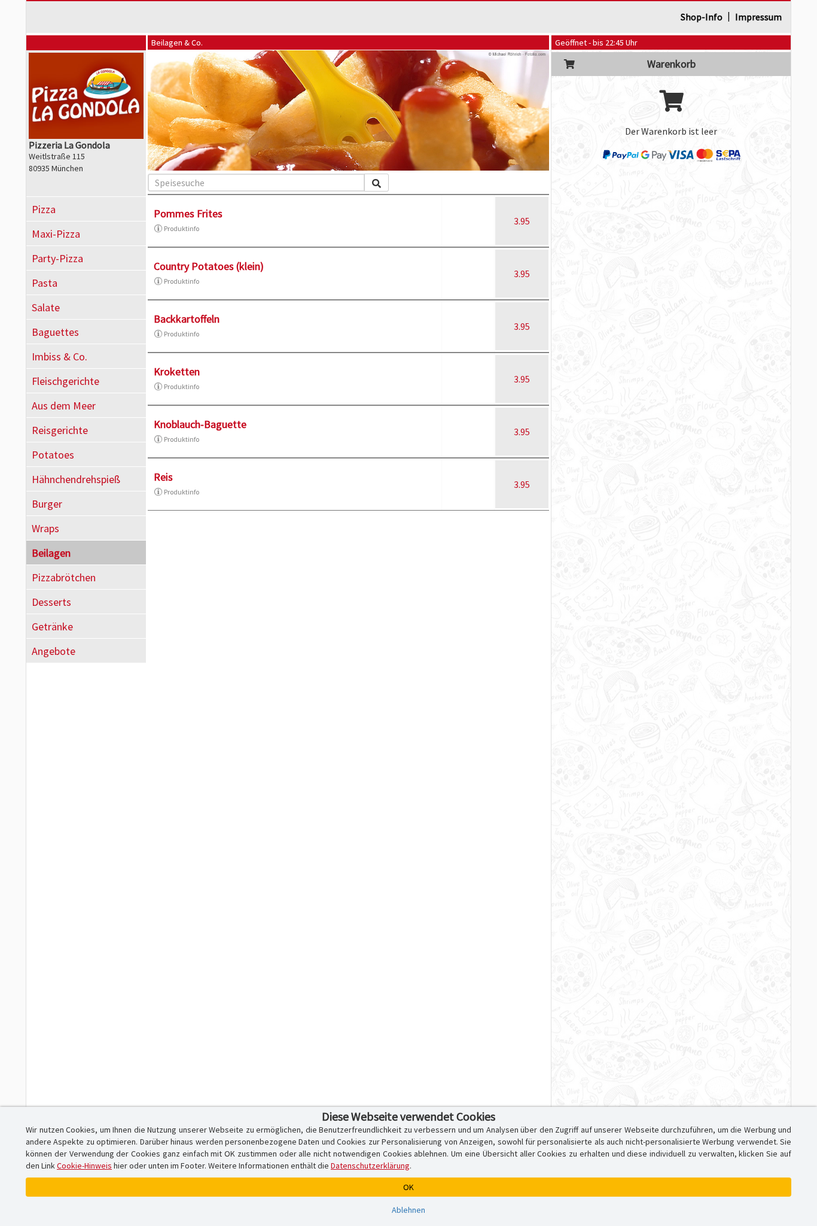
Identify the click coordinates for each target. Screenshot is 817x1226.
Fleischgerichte (65, 381)
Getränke (52, 626)
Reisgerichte (60, 430)
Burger (47, 504)
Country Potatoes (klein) (209, 266)
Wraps (45, 528)
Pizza (44, 209)
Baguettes (55, 332)
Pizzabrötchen (64, 577)
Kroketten (177, 371)
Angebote (53, 651)
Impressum (758, 17)
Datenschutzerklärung (370, 1165)
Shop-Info (702, 17)
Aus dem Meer (64, 405)
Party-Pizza (57, 258)
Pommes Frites (188, 213)
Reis (163, 477)
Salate (46, 307)
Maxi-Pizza (56, 234)
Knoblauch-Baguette (200, 424)
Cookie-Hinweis (84, 1165)
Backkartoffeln (187, 319)
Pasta (44, 283)
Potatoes (53, 455)
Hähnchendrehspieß (76, 479)
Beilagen (51, 553)
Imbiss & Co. (59, 356)
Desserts (51, 602)
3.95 (522, 221)
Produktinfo (181, 228)
